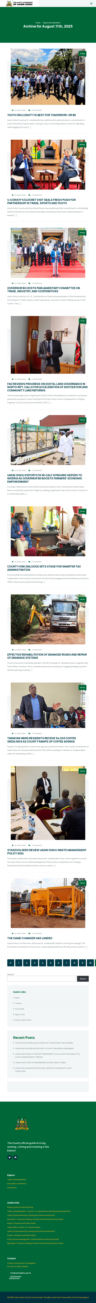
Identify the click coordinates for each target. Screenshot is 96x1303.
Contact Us (12, 1187)
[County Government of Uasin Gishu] (19, 3)
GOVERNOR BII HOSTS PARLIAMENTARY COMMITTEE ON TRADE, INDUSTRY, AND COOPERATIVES (43, 289)
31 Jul (83, 321)
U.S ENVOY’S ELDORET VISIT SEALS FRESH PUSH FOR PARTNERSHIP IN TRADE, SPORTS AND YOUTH (41, 201)
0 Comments (37, 110)
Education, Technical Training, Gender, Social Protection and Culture (35, 1219)
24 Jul (82, 511)
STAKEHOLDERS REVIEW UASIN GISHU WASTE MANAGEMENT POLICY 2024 (46, 851)
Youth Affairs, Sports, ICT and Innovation (23, 1227)
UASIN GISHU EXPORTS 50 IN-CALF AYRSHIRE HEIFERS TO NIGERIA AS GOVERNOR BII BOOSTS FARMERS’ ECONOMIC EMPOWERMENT (44, 478)
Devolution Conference (16, 1183)
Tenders (18, 1003)
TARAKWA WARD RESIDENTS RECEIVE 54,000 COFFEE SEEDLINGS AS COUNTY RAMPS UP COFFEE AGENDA (41, 739)
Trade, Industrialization (16, 1179)
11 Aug (82, 54)
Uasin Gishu (21, 110)
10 (90, 962)
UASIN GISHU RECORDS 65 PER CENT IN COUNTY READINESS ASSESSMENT (44, 1048)
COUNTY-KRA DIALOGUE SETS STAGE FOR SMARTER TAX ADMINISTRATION (44, 568)
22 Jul (82, 687)
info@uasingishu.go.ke (20, 1273)
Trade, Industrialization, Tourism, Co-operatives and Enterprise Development (38, 1211)
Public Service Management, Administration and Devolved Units (33, 1239)
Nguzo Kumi (20, 1014)
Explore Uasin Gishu (23, 1020)
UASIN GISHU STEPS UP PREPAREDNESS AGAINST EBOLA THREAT (40, 1062)
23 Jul (82, 599)
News (17, 998)
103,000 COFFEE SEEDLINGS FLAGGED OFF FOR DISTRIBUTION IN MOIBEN (44, 1043)
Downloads (19, 1009)
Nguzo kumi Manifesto (51, 23)
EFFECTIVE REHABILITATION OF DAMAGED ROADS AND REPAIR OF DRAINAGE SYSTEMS (47, 656)
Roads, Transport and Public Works (21, 1223)
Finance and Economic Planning (20, 1207)
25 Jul (82, 420)
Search (10, 974)
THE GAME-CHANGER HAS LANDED (29, 938)
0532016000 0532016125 (15, 1277)
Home (38, 23)
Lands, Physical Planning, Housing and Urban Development (31, 1215)
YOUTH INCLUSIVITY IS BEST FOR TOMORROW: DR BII (41, 115)
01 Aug (82, 233)
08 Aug (82, 145)
